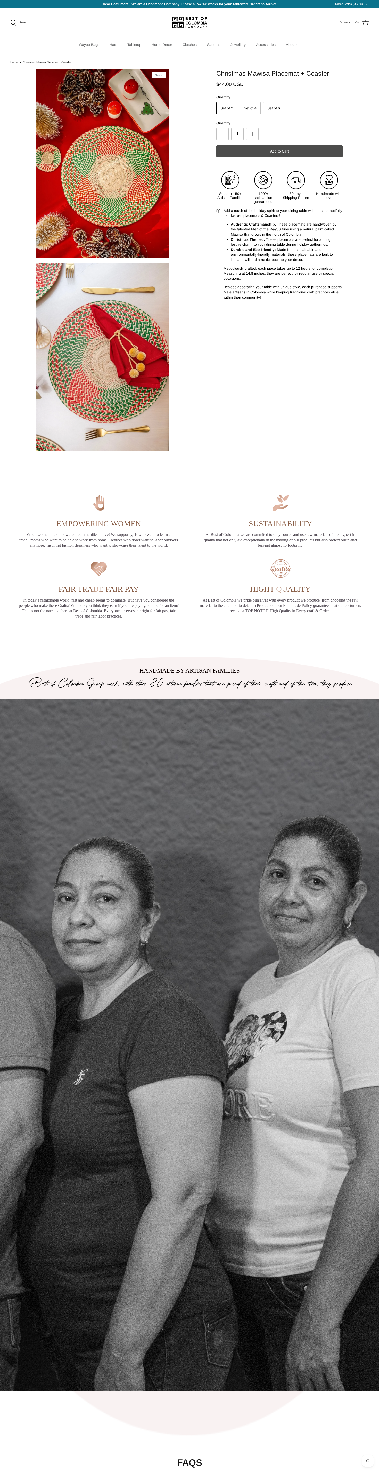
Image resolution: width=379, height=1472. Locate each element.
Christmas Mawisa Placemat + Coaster (47, 62)
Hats (113, 45)
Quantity (223, 123)
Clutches (190, 45)
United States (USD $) (349, 3)
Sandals (213, 45)
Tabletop (134, 45)
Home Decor (162, 45)
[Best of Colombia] (190, 22)
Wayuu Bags (89, 45)
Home (14, 62)
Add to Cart (279, 151)
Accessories (266, 45)
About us (293, 45)
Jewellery (238, 45)
